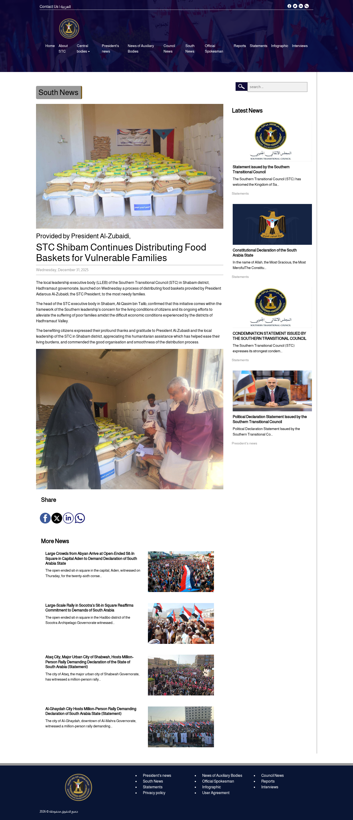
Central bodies (82, 48)
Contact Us (49, 7)
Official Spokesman (214, 48)
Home (50, 46)
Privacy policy (154, 793)
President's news (110, 48)
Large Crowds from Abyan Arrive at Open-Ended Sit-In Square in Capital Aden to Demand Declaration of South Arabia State (91, 558)
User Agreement (216, 793)
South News (190, 48)
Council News (169, 48)
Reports (240, 46)
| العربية (65, 7)
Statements (258, 46)
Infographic (279, 46)
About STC (63, 48)
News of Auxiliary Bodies (141, 48)
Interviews (300, 46)
